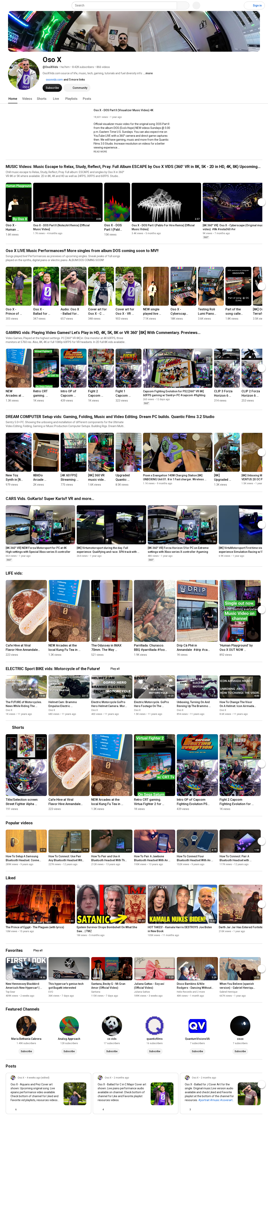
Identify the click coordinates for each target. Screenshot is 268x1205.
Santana (95, 991)
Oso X (9, 710)
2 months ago (121, 1077)
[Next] (261, 202)
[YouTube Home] (23, 5)
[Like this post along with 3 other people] (186, 1109)
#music (215, 1100)
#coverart (226, 1100)
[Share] (67, 1109)
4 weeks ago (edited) (38, 1077)
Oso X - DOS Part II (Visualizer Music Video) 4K (123, 110)
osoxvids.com (54, 79)
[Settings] (238, 5)
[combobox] (125, 5)
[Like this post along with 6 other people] (12, 1109)
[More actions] (28, 227)
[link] (48, 1094)
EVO (50, 991)
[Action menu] (85, 1109)
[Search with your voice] (196, 5)
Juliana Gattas (142, 991)
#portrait (204, 1100)
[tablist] (134, 99)
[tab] (12, 99)
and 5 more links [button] (74, 79)
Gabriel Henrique (228, 991)
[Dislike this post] (21, 1109)
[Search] (183, 5)
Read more (100, 151)
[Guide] (7, 5)
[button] (100, 151)
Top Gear (10, 991)
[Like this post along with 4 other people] (99, 1109)
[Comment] (77, 1109)
